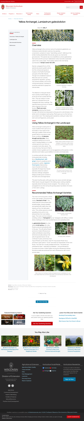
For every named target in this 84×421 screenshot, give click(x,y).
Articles (4, 13)
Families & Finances (11, 397)
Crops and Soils (26, 369)
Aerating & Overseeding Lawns (67, 315)
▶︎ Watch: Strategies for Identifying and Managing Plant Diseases (10, 349)
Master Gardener (26, 380)
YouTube (54, 368)
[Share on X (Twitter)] (42, 28)
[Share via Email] (44, 28)
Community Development (11, 392)
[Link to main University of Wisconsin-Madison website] (11, 371)
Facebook (47, 368)
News (37, 13)
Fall (7, 322)
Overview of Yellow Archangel (17, 36)
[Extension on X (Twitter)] (12, 386)
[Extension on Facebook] (9, 386)
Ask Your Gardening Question (75, 13)
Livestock (24, 376)
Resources (19, 13)
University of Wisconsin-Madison (8, 1)
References (12, 45)
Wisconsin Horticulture (14, 6)
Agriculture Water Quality (29, 367)
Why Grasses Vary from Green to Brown (69, 321)
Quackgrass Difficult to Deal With (68, 318)
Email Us (54, 371)
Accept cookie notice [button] (73, 416)
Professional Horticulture (47, 13)
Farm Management (27, 374)
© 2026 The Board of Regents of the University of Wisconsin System (59, 412)
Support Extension (79, 1)
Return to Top (43, 293)
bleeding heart (39, 159)
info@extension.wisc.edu (34, 412)
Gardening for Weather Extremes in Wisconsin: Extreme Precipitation (74, 349)
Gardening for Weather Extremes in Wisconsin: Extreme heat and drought (52, 349)
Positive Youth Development (11, 401)
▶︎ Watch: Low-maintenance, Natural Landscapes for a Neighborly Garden (31, 349)
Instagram (47, 371)
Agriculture (11, 390)
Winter (19, 322)
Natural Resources (11, 399)
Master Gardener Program (61, 13)
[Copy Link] (45, 28)
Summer (19, 317)
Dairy (23, 372)
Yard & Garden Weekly (29, 13)
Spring (7, 317)
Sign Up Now (69, 379)
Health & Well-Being (11, 394)
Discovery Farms (26, 378)
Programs (11, 13)
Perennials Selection (18, 18)
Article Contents (15, 32)
